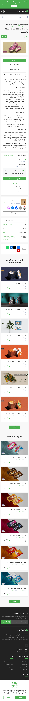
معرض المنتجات (14, 213)
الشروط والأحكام (9, 664)
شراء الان (14, 183)
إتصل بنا (14, 6)
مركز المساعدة (24, 680)
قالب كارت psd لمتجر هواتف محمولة (17, 535)
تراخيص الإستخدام (8, 666)
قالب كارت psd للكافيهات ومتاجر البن (16, 483)
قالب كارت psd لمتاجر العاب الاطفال (17, 457)
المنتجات (20, 24)
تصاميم (15, 24)
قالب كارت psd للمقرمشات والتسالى (16, 509)
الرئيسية (26, 24)
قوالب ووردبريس (24, 666)
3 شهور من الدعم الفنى (17, 170)
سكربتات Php (24, 661)
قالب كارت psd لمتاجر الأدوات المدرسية (16, 387)
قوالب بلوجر (25, 669)
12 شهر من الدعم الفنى (17, 173)
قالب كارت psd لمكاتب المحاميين (17, 283)
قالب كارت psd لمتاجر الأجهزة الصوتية (16, 335)
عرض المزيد (15, 427)
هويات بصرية (9, 24)
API (12, 669)
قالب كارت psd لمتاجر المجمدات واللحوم (16, 562)
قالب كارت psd (11, 236)
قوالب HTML (25, 664)
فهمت (20, 697)
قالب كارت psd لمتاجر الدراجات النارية (16, 361)
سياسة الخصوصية (8, 661)
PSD (4, 232)
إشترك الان (6, 622)
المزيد (8, 697)
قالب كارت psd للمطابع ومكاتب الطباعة (16, 309)
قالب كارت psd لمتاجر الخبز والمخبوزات (16, 413)
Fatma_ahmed (19, 286)
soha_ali (21, 459)
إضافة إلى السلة (13, 179)
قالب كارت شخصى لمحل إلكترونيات (17, 588)
